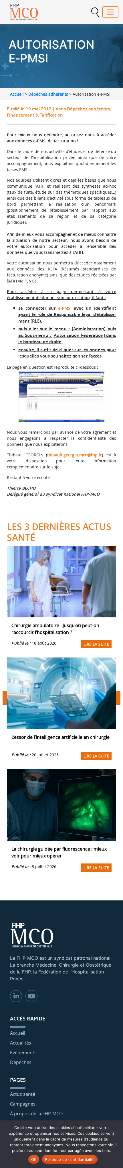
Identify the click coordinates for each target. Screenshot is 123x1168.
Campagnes (22, 1104)
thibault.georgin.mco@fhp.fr (74, 455)
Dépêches (20, 1062)
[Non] (116, 1144)
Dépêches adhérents (48, 94)
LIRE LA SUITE (96, 644)
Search (95, 12)
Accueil (17, 94)
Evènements (23, 1052)
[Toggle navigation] (110, 12)
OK (34, 1159)
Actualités (20, 1043)
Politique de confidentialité (70, 1159)
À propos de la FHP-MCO (36, 1113)
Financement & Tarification (35, 115)
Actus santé (22, 1094)
